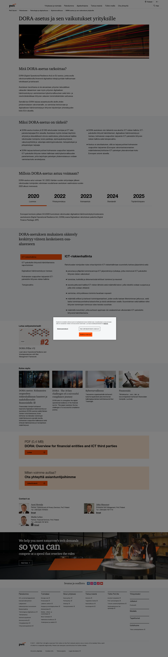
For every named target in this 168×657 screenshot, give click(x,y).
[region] (84, 328)
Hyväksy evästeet (85, 334)
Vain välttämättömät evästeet (89, 328)
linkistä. (106, 323)
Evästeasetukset (62, 328)
